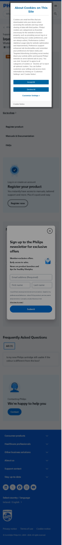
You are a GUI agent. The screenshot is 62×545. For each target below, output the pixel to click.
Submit (30, 309)
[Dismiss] (48, 231)
